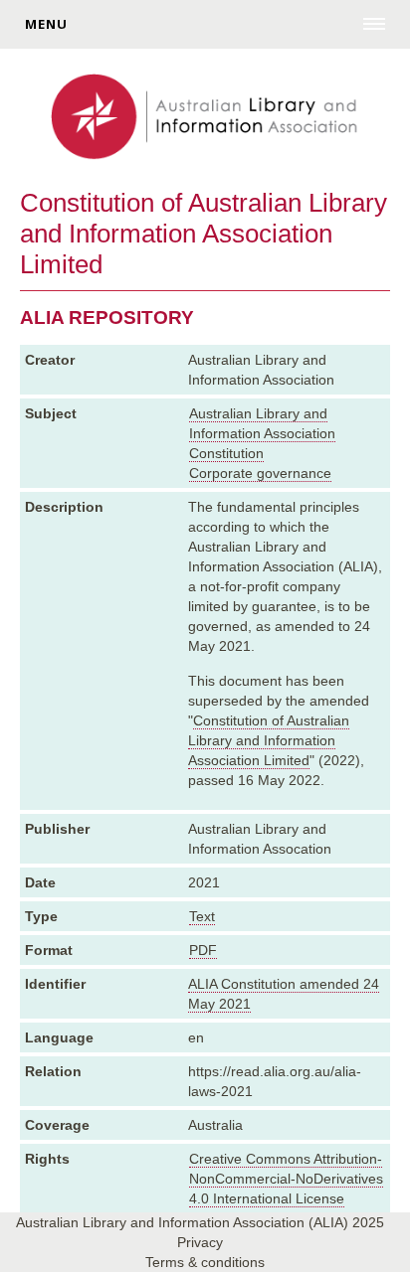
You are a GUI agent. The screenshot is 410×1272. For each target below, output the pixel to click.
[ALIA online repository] (204, 118)
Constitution (226, 453)
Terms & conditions (205, 1262)
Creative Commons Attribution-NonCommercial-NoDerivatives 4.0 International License (286, 1178)
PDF (203, 950)
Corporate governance (260, 473)
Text (202, 916)
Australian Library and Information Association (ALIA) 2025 (200, 1222)
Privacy (200, 1242)
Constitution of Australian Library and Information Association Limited (268, 740)
